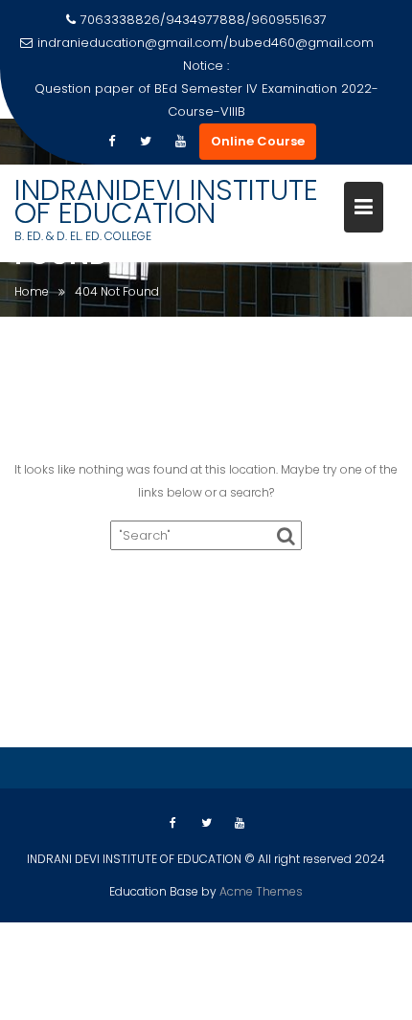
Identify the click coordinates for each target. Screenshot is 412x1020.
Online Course (258, 141)
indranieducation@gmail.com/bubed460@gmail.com (205, 42)
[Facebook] (111, 141)
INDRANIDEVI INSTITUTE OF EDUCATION (166, 201)
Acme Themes (261, 891)
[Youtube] (180, 141)
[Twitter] (145, 141)
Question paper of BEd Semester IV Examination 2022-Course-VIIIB (206, 100)
